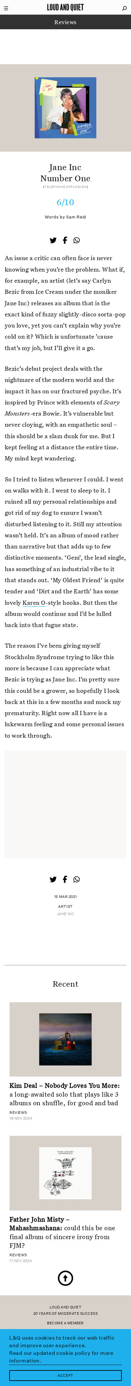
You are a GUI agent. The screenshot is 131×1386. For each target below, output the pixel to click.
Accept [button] (65, 1375)
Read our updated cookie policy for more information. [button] (61, 1357)
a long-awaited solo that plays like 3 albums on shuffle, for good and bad (65, 1094)
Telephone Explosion (65, 187)
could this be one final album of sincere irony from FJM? (62, 1232)
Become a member (65, 1323)
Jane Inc (65, 914)
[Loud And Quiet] (65, 7)
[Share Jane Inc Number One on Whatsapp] (76, 240)
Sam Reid (76, 217)
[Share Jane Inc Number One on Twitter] (54, 241)
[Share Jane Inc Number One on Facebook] (65, 241)
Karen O (34, 602)
